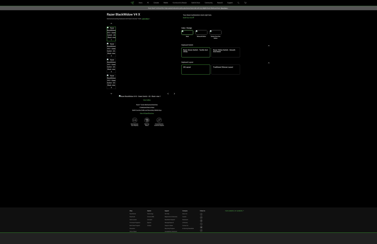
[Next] (111, 93)
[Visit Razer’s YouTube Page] (201, 227)
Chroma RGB (150, 216)
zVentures (185, 222)
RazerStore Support (170, 219)
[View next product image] (174, 93)
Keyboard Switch (187, 45)
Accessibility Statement (171, 231)
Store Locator (133, 219)
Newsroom (185, 219)
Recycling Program (170, 228)
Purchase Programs (135, 222)
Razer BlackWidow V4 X (123, 14)
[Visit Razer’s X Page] (201, 224)
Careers (184, 216)
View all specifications (147, 113)
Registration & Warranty (171, 216)
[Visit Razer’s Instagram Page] (201, 217)
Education (132, 228)
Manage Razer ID (169, 222)
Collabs (149, 225)
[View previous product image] (168, 93)
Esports (149, 222)
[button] (111, 34)
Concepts (149, 219)
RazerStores (133, 213)
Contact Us (185, 225)
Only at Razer (133, 231)
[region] (142, 60)
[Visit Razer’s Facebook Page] (201, 214)
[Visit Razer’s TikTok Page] (201, 230)
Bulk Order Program (135, 225)
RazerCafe (132, 216)
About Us (184, 213)
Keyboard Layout (187, 62)
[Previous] (111, 23)
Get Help (167, 213)
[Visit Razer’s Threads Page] (201, 220)
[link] (132, 3)
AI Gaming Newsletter (188, 228)
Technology (150, 213)
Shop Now (224, 8)
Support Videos (169, 225)
